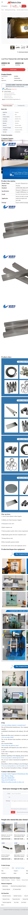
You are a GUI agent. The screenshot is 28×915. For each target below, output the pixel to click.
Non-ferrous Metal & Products (22, 9)
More (2, 904)
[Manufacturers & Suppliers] (14, 2)
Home (2, 9)
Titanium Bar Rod (16, 899)
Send (13, 812)
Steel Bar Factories (17, 895)
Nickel (15, 873)
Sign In (3, 99)
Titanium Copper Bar (6, 902)
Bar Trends (23, 902)
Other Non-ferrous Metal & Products (18, 886)
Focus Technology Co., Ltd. (17, 909)
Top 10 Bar (16, 902)
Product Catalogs (20, 868)
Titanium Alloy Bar (6, 889)
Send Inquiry (13, 69)
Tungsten (16, 870)
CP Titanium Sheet (17, 889)
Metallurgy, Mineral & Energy (10, 9)
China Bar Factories (6, 895)
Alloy (2, 870)
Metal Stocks (5, 886)
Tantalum (3, 873)
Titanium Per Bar (6, 899)
